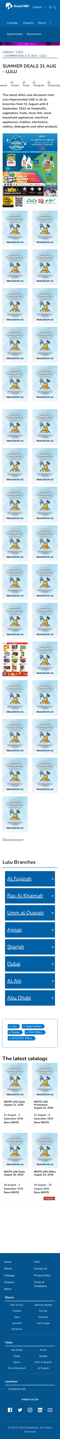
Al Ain (14, 980)
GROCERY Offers (22, 1038)
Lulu (14, 1026)
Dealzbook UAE (16, 1389)
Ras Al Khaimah (25, 895)
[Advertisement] (30, 1226)
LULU (19, 52)
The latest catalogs (25, 1058)
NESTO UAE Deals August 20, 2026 (14, 1173)
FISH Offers (35, 1032)
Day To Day (16, 1304)
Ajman (14, 929)
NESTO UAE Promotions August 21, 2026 (43, 1104)
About (8, 1289)
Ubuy (17, 1317)
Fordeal (17, 1311)
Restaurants (34, 34)
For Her (43, 1311)
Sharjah (15, 946)
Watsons (43, 1317)
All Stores (17, 1329)
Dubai (13, 963)
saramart (17, 1323)
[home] (17, 6)
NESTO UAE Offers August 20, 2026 (45, 1173)
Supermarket (15, 34)
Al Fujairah (19, 878)
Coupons (28, 23)
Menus (42, 23)
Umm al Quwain (25, 912)
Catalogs (12, 23)
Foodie (16, 1032)
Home (7, 1262)
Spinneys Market (43, 1304)
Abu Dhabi (19, 997)
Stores (8, 1268)
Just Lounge (43, 1323)
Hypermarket (34, 1026)
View (15, 1081)
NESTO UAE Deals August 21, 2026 (14, 1103)
